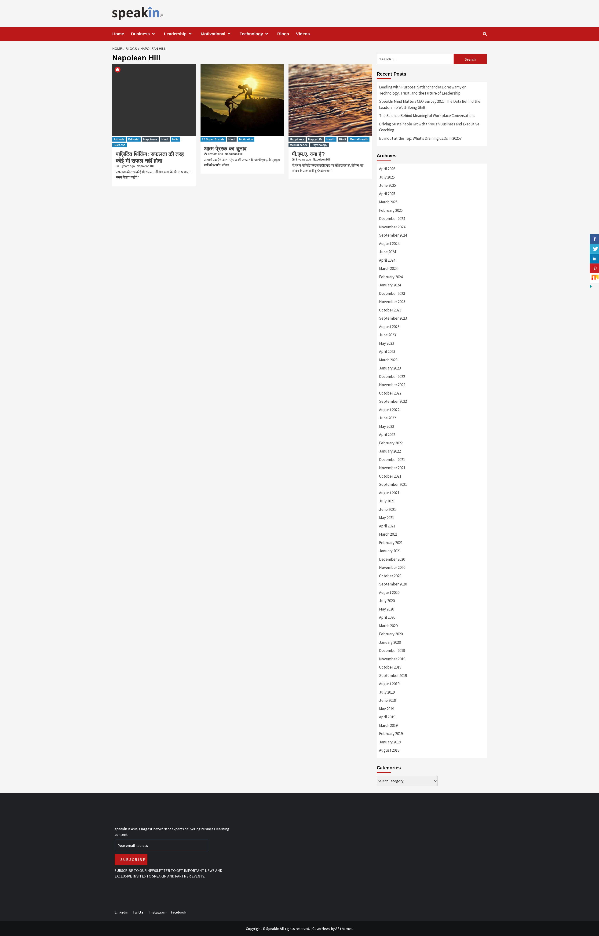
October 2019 (390, 667)
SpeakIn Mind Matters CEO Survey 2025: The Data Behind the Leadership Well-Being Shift (429, 104)
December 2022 (392, 376)
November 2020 (392, 567)
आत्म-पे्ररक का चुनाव (225, 148)
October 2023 (390, 310)
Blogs (283, 34)
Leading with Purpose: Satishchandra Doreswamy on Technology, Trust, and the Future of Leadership (422, 90)
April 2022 (387, 434)
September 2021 (393, 484)
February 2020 (391, 633)
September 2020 (393, 584)
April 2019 (387, 717)
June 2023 (387, 334)
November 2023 (392, 301)
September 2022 (393, 401)
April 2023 (387, 351)
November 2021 (392, 467)
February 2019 (391, 733)
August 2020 (389, 592)
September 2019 (393, 675)
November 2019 (392, 659)
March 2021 (388, 534)
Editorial (133, 139)
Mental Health (359, 139)
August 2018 (389, 750)
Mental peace (299, 145)
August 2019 (389, 683)
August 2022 (389, 409)
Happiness (150, 139)
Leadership (175, 34)
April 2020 (387, 617)
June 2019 (387, 700)
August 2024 (389, 243)
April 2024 (387, 260)
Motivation (246, 139)
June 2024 (387, 251)
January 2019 (390, 742)
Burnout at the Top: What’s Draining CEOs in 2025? (420, 138)
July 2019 (387, 692)
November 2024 (392, 227)
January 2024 (390, 285)
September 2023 (393, 318)
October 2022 (390, 393)
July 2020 (387, 600)
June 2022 (387, 417)
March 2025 (388, 202)
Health (330, 139)
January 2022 (390, 451)
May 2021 (386, 517)
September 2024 (393, 235)
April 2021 (387, 526)
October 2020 (390, 575)
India (175, 139)
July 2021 (387, 501)
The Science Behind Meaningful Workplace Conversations (427, 115)
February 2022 (391, 443)
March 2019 (388, 725)
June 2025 (387, 185)
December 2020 (392, 559)
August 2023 (389, 326)
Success (119, 145)
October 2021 (390, 476)
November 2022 (392, 384)
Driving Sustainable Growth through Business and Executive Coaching (429, 127)
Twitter (139, 912)
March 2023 (388, 359)
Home (118, 34)
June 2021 (387, 509)
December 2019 (392, 650)
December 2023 (392, 293)
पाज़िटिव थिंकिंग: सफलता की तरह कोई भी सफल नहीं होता (150, 157)
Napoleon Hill (145, 166)
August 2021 (389, 492)
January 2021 (390, 550)
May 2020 (386, 609)
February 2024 (391, 276)
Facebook (178, 912)
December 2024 (392, 218)
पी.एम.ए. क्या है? (308, 154)
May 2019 (386, 708)
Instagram (157, 912)
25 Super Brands (213, 139)
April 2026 (387, 168)
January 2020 (390, 642)
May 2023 (386, 343)
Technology (251, 34)
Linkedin (121, 912)
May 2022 (386, 426)
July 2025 (387, 177)
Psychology (319, 145)
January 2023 (390, 368)
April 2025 (387, 193)
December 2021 (392, 459)
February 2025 (391, 210)
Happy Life (315, 139)
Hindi (164, 139)
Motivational (213, 34)
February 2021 (391, 542)
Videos (303, 34)
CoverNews (321, 928)
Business (140, 34)
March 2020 (388, 625)
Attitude (119, 139)
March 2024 (388, 268)
